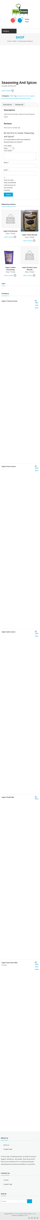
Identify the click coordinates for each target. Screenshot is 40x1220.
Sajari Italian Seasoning (10, 268)
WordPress (25, 1215)
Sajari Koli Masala (10, 231)
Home (9, 41)
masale (19, 96)
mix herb (25, 96)
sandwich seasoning (19, 98)
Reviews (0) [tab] (19, 105)
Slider (15, 41)
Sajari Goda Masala (29, 235)
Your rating (8, 146)
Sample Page (8, 1149)
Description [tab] (7, 105)
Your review (8, 151)
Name (6, 162)
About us (6, 1145)
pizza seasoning (7, 98)
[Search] (29, 1201)
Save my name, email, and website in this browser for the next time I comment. (10, 185)
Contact (6, 1180)
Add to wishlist (6, 91)
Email (6, 170)
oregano (32, 96)
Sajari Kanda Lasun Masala (29, 268)
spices (29, 98)
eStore (32, 1213)
